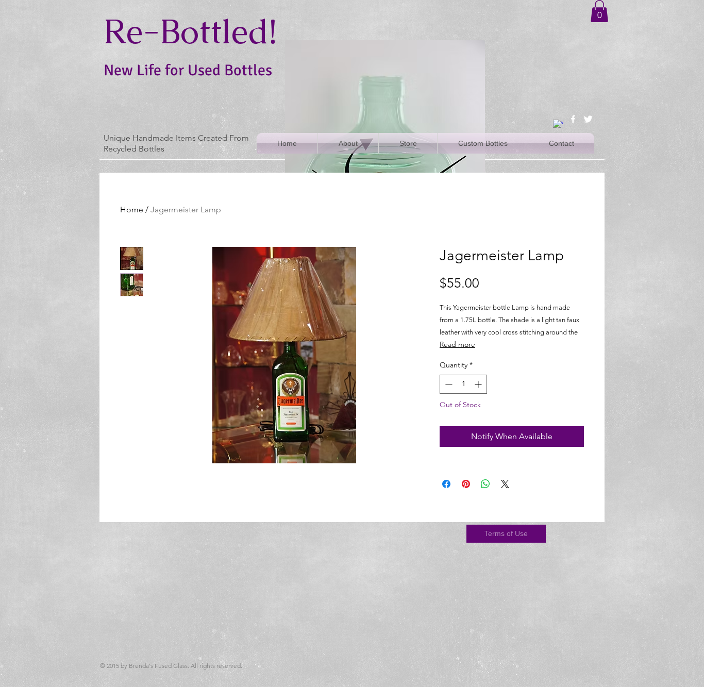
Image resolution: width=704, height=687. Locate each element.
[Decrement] (447, 384)
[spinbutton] (463, 384)
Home (131, 209)
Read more (457, 344)
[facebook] (573, 119)
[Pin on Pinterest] (466, 484)
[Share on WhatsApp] (485, 484)
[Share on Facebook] (446, 484)
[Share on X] (505, 484)
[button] (599, 11)
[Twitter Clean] (588, 119)
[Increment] (479, 384)
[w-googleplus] (558, 125)
